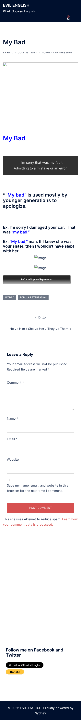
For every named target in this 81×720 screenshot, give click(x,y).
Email (12, 439)
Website (13, 459)
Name (12, 418)
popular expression (33, 297)
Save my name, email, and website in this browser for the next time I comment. (37, 488)
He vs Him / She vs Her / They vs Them (39, 329)
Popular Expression (57, 52)
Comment (15, 382)
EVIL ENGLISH (16, 5)
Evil (10, 52)
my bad (9, 297)
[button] (68, 16)
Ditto (42, 317)
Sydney (40, 713)
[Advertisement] (40, 595)
